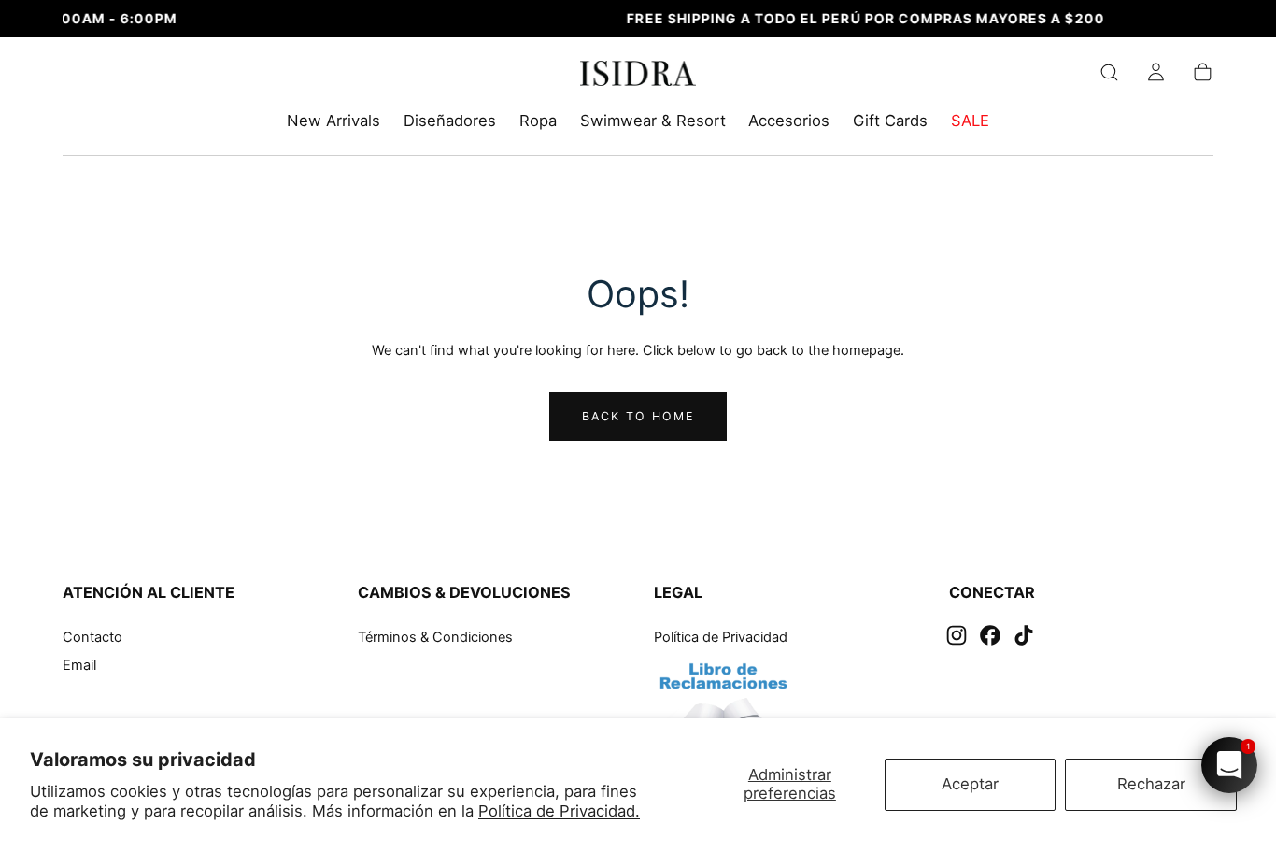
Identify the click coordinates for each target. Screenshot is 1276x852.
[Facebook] (990, 635)
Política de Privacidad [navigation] (720, 637)
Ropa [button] (538, 121)
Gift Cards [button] (890, 121)
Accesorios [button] (788, 121)
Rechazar (1151, 783)
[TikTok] (1024, 635)
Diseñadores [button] (450, 121)
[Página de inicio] (638, 76)
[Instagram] (956, 635)
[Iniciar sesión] (1156, 72)
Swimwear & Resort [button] (653, 121)
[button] (1109, 72)
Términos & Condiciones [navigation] (435, 637)
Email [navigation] (79, 666)
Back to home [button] (638, 416)
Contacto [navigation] (92, 637)
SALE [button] (970, 121)
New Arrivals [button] (333, 121)
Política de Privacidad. (559, 811)
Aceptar (970, 783)
